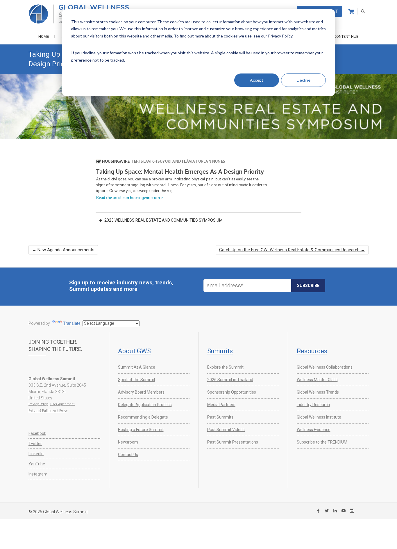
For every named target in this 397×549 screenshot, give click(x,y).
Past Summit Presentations (232, 442)
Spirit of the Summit (136, 379)
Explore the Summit (225, 367)
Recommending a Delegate (143, 417)
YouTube (36, 464)
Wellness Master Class (317, 379)
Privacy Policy (38, 404)
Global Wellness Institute (319, 417)
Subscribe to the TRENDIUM (322, 442)
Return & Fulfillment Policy (47, 410)
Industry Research (313, 404)
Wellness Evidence (313, 429)
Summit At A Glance (136, 367)
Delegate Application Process (145, 404)
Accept (256, 80)
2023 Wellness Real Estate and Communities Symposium (163, 220)
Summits (220, 351)
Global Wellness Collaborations (325, 367)
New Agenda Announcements (63, 249)
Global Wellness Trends (318, 392)
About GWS (134, 351)
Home (43, 36)
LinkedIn (36, 453)
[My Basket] (351, 11)
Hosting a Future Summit (141, 429)
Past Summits (220, 417)
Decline (303, 80)
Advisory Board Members (141, 392)
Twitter (35, 443)
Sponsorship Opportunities (231, 392)
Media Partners (221, 404)
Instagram (37, 474)
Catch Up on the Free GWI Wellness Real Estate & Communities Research (292, 249)
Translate (71, 323)
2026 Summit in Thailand (230, 379)
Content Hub (346, 36)
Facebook (37, 433)
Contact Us (128, 454)
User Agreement (62, 404)
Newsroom (128, 442)
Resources (312, 351)
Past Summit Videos (226, 429)
